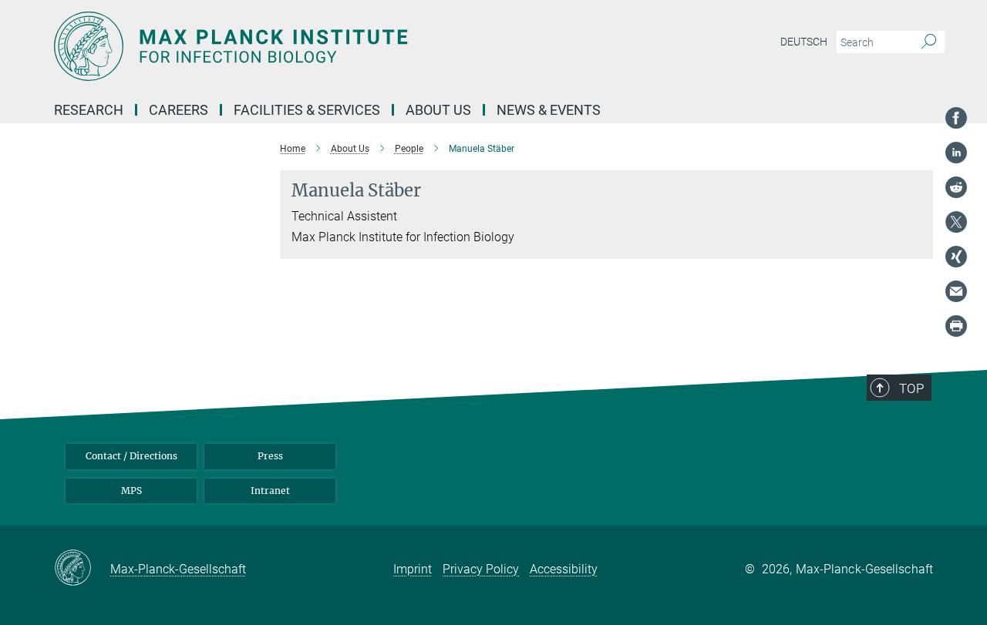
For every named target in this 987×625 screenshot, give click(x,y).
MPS (131, 490)
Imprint (412, 569)
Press (270, 456)
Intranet (270, 490)
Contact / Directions (131, 456)
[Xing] (956, 256)
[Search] (929, 42)
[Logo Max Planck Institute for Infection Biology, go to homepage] (343, 46)
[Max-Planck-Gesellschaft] (82, 568)
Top (911, 388)
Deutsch (803, 41)
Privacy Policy (481, 569)
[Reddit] (956, 187)
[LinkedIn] (956, 152)
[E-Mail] (956, 291)
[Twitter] (956, 222)
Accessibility (564, 569)
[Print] (956, 326)
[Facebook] (956, 117)
